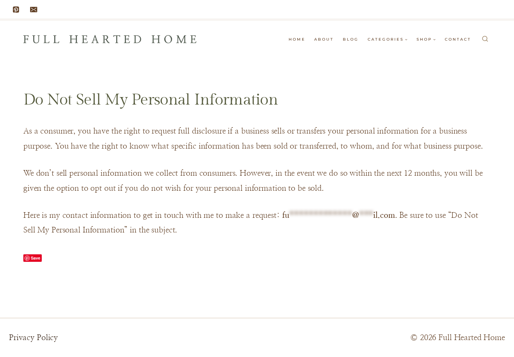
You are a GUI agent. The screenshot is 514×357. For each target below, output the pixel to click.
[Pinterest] (16, 9)
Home (297, 39)
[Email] (34, 9)
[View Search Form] (485, 39)
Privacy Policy (33, 338)
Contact (458, 39)
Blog (351, 39)
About (324, 39)
